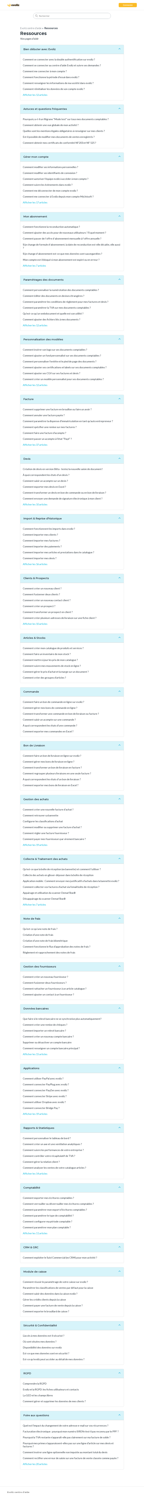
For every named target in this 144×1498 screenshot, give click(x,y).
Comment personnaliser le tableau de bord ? (47, 1138)
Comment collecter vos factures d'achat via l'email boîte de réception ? (61, 886)
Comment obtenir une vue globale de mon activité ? (50, 125)
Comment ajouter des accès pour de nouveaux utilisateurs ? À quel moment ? (64, 232)
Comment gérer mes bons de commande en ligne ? (50, 707)
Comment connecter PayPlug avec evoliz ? (46, 1084)
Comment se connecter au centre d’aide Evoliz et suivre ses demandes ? (62, 65)
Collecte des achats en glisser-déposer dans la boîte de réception (58, 875)
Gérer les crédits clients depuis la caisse (44, 1299)
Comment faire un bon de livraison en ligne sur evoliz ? (52, 755)
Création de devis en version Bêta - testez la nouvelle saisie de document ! (63, 469)
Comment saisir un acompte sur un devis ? (45, 480)
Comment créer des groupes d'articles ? (44, 677)
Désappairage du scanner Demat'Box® (44, 898)
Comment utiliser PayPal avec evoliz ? (43, 1078)
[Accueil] (13, 5)
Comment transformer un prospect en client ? (48, 612)
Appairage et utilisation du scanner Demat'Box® (49, 892)
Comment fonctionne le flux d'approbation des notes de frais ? (56, 946)
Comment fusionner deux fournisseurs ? (45, 982)
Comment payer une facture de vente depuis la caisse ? (53, 1305)
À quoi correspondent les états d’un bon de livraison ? (52, 779)
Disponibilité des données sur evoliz (42, 1347)
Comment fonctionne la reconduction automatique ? (51, 226)
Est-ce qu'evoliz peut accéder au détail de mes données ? (53, 1359)
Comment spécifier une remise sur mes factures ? (49, 427)
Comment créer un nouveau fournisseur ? (45, 976)
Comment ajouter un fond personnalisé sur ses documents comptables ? (62, 355)
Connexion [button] (128, 5)
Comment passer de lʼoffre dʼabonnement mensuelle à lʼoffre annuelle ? (62, 238)
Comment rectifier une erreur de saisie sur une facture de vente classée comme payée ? (70, 1458)
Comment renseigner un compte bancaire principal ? (51, 1048)
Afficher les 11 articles (35, 1233)
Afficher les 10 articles (35, 504)
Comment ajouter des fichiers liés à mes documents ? (51, 319)
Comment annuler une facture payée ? (44, 415)
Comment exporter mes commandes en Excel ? (48, 731)
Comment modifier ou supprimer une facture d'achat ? (52, 827)
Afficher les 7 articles (34, 265)
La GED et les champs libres (38, 1395)
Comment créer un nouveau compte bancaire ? (48, 1036)
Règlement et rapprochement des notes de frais (49, 952)
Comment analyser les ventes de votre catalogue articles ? (54, 1167)
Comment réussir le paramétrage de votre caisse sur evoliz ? (55, 1281)
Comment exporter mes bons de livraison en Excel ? (50, 785)
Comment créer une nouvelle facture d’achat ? (48, 809)
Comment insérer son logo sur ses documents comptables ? (55, 349)
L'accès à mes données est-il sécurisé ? (43, 1335)
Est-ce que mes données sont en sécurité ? (46, 1353)
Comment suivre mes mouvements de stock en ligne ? (52, 665)
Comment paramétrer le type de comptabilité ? (48, 1215)
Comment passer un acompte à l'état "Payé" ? (47, 438)
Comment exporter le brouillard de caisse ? (46, 1311)
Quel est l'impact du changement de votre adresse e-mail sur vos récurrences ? (65, 1425)
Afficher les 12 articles (35, 94)
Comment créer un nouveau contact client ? (46, 600)
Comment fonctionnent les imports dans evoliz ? (49, 528)
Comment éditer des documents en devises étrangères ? (53, 295)
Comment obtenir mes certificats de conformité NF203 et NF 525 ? (59, 142)
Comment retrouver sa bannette (40, 815)
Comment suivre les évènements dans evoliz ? (47, 184)
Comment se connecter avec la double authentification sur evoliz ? (59, 59)
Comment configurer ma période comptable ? (47, 1221)
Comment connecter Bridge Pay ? (41, 1107)
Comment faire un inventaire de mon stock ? (47, 654)
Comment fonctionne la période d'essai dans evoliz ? (51, 77)
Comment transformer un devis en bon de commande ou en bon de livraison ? (64, 492)
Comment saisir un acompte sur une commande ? (49, 719)
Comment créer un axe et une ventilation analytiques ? (52, 1144)
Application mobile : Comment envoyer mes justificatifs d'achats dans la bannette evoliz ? (71, 881)
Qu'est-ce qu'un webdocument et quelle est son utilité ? (53, 313)
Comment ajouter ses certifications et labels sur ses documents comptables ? (64, 367)
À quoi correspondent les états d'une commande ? (50, 725)
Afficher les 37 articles (35, 444)
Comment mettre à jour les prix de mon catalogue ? (50, 659)
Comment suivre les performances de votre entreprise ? (53, 1149)
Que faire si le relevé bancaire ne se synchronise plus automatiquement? (62, 1018)
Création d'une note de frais (38, 934)
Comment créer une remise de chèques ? (45, 1024)
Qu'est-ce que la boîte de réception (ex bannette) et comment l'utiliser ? (62, 869)
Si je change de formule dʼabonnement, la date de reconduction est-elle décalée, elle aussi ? (71, 246)
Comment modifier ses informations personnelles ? (50, 167)
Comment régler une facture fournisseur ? (46, 833)
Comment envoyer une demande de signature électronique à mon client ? (62, 498)
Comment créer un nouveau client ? (42, 588)
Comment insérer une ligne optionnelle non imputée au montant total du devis (65, 1452)
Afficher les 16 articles (35, 564)
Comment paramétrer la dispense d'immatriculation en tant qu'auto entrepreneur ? (68, 421)
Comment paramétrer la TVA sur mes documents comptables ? (57, 307)
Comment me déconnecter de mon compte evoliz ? (50, 190)
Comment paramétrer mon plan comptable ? (47, 1227)
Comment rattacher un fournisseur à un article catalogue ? (54, 988)
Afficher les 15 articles (35, 1054)
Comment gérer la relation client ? (41, 1161)
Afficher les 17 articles (35, 202)
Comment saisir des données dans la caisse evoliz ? (50, 1293)
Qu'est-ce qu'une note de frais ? (40, 928)
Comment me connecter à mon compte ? (45, 71)
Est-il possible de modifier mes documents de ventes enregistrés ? (58, 136)
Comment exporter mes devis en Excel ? (44, 486)
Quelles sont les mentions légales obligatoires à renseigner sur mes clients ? (64, 130)
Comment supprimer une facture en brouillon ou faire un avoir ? (57, 409)
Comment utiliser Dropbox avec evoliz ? (44, 1102)
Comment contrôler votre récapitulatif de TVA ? (49, 1155)
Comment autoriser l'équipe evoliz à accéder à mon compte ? (55, 178)
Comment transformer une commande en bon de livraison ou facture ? (61, 713)
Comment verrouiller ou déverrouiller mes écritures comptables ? (58, 1203)
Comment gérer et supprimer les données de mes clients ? (54, 1401)
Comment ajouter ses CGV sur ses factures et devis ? (51, 373)
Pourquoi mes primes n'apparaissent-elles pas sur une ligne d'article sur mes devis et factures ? (68, 1445)
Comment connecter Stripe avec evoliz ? (45, 1096)
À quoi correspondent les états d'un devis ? (46, 474)
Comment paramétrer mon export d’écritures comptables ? (55, 1209)
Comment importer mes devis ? (39, 558)
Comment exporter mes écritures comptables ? (48, 1197)
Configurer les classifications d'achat (43, 821)
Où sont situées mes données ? (39, 1341)
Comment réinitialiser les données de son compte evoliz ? (54, 88)
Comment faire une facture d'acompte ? (44, 432)
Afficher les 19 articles (35, 844)
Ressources (51, 28)
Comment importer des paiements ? (42, 546)
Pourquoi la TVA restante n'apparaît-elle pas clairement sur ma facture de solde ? (66, 1437)
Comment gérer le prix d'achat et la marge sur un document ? (56, 671)
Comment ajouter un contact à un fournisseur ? (48, 994)
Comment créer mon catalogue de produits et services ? (53, 648)
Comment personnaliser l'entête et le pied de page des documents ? (59, 361)
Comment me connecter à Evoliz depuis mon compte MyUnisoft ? (58, 196)
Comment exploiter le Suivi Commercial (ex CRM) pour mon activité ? (60, 1257)
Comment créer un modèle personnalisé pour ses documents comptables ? (63, 379)
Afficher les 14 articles (35, 1173)
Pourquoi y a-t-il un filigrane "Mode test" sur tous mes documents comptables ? (66, 119)
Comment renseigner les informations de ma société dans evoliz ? (58, 83)
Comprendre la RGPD (35, 1383)
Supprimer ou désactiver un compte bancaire (47, 1042)
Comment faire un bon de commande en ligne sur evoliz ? (53, 701)
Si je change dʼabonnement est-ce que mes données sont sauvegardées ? (62, 253)
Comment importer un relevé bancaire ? (44, 1030)
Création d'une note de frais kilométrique (45, 940)
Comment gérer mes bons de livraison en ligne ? (48, 761)
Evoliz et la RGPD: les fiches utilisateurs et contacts (51, 1389)
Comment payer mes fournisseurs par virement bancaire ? (54, 839)
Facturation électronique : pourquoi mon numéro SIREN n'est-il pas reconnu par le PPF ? (71, 1431)
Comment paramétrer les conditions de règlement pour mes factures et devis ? (65, 301)
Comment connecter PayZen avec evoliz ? (45, 1090)
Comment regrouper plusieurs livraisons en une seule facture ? (57, 773)
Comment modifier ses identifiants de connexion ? (50, 172)
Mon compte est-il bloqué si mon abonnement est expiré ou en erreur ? (61, 259)
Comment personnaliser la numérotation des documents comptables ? (61, 289)
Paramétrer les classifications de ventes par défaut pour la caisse (58, 1287)
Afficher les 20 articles (35, 1464)
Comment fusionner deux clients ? (41, 594)
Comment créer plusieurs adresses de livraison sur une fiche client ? (59, 617)
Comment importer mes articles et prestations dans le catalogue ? (58, 552)
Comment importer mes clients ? (40, 534)
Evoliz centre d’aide (30, 28)
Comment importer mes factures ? (41, 540)
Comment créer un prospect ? (39, 606)
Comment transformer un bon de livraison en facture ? (52, 767)
